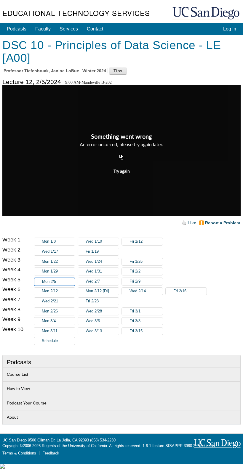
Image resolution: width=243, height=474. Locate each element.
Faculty (43, 28)
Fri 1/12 (136, 241)
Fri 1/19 (92, 251)
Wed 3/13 (94, 331)
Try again (121, 172)
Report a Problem (222, 222)
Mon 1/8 (49, 241)
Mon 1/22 (50, 261)
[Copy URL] (121, 157)
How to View (18, 388)
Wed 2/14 (138, 291)
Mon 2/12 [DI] (97, 291)
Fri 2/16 (179, 291)
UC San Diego (206, 13)
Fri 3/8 (135, 321)
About (12, 417)
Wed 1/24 (94, 261)
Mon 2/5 (49, 282)
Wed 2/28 (94, 311)
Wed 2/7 (93, 281)
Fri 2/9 (135, 281)
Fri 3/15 (136, 331)
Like (192, 222)
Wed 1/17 (50, 251)
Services (69, 28)
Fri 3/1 (135, 311)
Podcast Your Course (27, 403)
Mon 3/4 (49, 321)
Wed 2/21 (50, 301)
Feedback (50, 453)
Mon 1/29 (50, 271)
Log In (229, 28)
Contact (95, 28)
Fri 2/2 (135, 271)
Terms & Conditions (19, 453)
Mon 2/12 (50, 291)
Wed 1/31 (94, 271)
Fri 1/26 (136, 261)
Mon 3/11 (49, 331)
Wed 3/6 (93, 321)
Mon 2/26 (50, 311)
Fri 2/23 (92, 301)
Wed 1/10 (94, 241)
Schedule (50, 341)
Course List (17, 374)
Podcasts (16, 28)
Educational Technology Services (76, 13)
